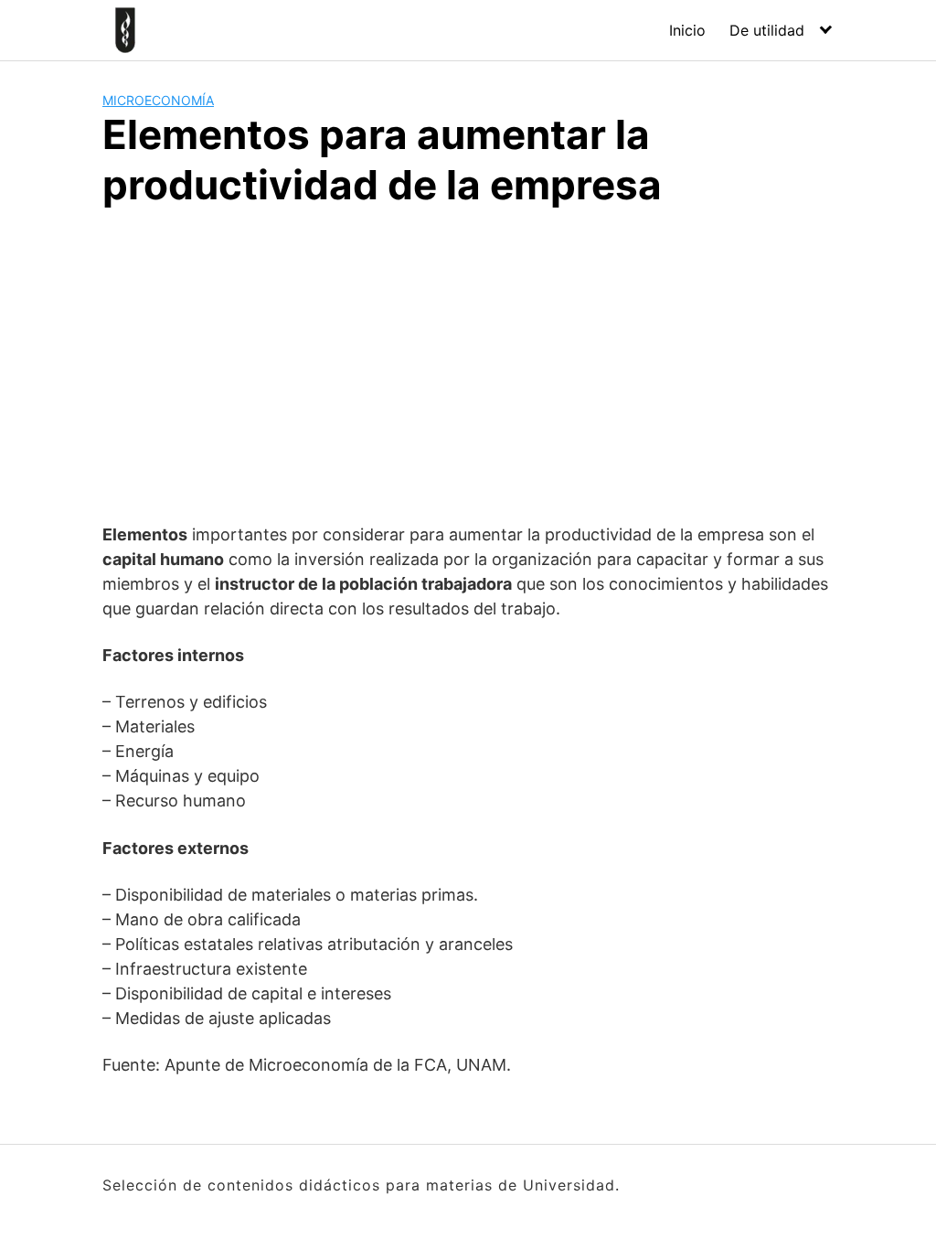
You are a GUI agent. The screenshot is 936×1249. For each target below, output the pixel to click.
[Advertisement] (468, 362)
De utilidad (766, 30)
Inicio (687, 30)
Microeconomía (158, 100)
